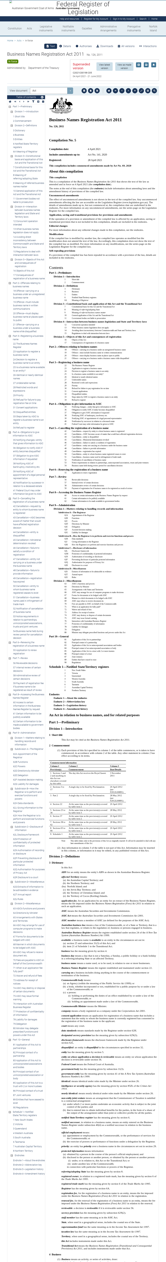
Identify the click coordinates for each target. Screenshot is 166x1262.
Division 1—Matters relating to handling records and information (30, 741)
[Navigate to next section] (128, 90)
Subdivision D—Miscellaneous (29, 881)
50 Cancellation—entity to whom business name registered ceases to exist (26, 589)
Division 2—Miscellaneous (27, 903)
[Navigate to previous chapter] (115, 90)
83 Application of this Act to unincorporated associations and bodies (27, 1064)
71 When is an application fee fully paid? (27, 970)
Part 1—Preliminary (22, 106)
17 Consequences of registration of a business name (29, 277)
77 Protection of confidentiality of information (28, 1013)
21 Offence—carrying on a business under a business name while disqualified (26, 328)
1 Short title (19, 116)
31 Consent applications (25, 407)
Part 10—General (21, 1039)
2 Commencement (22, 121)
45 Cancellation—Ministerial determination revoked (27, 542)
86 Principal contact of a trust (28, 1090)
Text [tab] (52, 46)
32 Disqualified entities (24, 412)
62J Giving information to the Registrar (27, 809)
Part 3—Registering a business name (28, 338)
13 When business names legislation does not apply (26, 231)
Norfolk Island (153, 28)
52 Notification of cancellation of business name (28, 610)
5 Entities (17, 139)
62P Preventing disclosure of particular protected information (27, 861)
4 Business (18, 135)
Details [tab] (67, 46)
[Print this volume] (147, 90)
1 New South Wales (23, 1120)
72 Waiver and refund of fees (27, 975)
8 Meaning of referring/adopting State (25, 177)
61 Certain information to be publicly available (27, 715)
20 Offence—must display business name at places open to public (28, 317)
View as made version (124, 66)
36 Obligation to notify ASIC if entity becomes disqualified (27, 450)
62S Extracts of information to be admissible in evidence (28, 888)
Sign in (124, 19)
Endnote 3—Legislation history (28, 1169)
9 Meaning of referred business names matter (28, 185)
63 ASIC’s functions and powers (29, 908)
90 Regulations (20, 1107)
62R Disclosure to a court (25, 877)
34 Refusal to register (24, 427)
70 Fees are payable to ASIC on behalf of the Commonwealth (28, 962)
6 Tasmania (19, 1142)
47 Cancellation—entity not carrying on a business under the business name (27, 562)
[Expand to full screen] (141, 90)
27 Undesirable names (24, 383)
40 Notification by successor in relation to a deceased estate (28, 484)
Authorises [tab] (86, 46)
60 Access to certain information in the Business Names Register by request (27, 706)
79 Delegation (20, 1024)
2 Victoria (18, 1124)
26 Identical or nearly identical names (28, 377)
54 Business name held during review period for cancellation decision (28, 634)
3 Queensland (20, 1128)
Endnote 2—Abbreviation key (27, 1164)
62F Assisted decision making (28, 779)
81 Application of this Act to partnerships (27, 1046)
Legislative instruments (46, 28)
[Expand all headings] (38, 101)
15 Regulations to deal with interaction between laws (26, 253)
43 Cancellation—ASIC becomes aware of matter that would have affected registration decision (29, 522)
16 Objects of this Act (23, 270)
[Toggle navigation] (42, 97)
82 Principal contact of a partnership (25, 1054)
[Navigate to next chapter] (134, 90)
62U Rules (18, 899)
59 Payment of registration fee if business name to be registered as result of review (28, 686)
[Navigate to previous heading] (20, 101)
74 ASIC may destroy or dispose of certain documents (29, 990)
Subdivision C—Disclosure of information (29, 828)
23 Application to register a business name (26, 353)
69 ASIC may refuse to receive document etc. (28, 954)
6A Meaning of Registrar (25, 151)
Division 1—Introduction (27, 111)
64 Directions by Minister (25, 913)
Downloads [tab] (106, 46)
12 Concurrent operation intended (25, 223)
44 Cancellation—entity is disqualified (25, 534)
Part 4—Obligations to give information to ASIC (26, 434)
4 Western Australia (23, 1133)
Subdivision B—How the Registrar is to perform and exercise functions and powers (28, 793)
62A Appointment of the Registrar (25, 756)
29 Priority (18, 395)
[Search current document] (154, 90)
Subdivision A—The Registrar (29, 749)
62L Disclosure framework (26, 834)
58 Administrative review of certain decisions (26, 677)
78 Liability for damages (25, 1019)
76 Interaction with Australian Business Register (28, 1005)
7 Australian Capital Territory (27, 1146)
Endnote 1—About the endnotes (29, 1160)
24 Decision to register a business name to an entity (26, 361)
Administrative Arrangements (108, 28)
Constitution (15, 28)
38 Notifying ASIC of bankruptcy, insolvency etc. (26, 465)
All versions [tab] (128, 46)
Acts (29, 28)
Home (10, 40)
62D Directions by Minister (26, 770)
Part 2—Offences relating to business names (26, 285)
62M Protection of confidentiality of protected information (26, 842)
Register (96, 19)
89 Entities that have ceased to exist (28, 1101)
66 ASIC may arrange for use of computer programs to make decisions (28, 928)
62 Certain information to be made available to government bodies (28, 725)
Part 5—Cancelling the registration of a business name (28, 500)
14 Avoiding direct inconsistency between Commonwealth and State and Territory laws (28, 242)
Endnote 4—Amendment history (29, 1173)
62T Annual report (22, 894)
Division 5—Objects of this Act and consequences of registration (29, 263)
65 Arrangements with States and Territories (27, 919)
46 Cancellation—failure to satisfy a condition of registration (26, 551)
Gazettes (87, 28)
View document (18, 90)
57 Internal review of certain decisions (27, 669)
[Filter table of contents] (33, 101)
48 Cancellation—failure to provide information (26, 572)
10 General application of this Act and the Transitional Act (27, 193)
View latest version (104, 66)
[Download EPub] (84, 90)
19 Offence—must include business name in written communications (26, 305)
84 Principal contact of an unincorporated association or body (28, 1075)
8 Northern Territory (23, 1151)
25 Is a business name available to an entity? (29, 369)
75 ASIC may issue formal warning (26, 998)
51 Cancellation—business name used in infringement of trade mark (27, 601)
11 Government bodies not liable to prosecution (26, 200)
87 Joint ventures (22, 1095)
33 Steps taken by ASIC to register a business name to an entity (28, 420)
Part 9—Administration (24, 732)
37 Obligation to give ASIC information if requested (26, 457)
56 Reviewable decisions (25, 663)
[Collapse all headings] (43, 101)
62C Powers (19, 766)
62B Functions (20, 762)
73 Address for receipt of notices (25, 982)
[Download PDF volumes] (90, 90)
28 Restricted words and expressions (25, 389)
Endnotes (19, 1155)
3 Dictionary (19, 130)
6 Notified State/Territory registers (25, 145)
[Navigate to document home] (109, 90)
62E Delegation (20, 775)
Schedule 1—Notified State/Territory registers (25, 1114)
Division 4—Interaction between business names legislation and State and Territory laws (27, 211)
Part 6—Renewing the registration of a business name (28, 644)
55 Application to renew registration (25, 652)
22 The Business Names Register (25, 345)
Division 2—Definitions (26, 125)
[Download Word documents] (97, 90)
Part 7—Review (20, 658)
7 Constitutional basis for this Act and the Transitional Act (28, 169)
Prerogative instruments (134, 28)
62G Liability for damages (26, 784)
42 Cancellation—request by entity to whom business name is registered (28, 509)
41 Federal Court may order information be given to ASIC (27, 492)
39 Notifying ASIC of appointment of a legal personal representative (29, 475)
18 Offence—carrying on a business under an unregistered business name (29, 294)
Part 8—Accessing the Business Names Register (28, 696)
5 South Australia (21, 1137)
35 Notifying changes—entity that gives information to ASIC (28, 442)
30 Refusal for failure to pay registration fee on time (27, 401)
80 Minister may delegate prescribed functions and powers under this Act (25, 1031)
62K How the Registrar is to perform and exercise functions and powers (28, 819)
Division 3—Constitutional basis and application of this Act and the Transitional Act (29, 159)
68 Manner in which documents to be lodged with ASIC (29, 946)
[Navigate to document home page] (10, 101)
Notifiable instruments (68, 28)
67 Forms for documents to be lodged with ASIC (28, 938)
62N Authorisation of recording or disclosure (28, 852)
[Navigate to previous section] (121, 90)
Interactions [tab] (150, 46)
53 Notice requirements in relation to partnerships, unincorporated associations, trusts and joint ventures (27, 621)
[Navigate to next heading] (24, 101)
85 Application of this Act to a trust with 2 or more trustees (28, 1085)
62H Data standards (23, 803)
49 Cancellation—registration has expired (27, 580)
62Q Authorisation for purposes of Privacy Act (29, 871)
